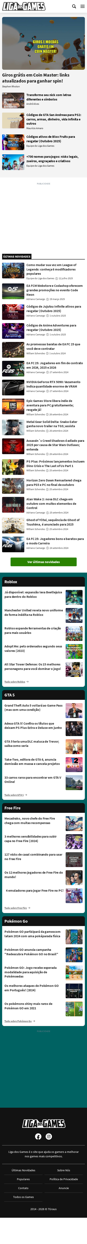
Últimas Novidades (23, 1170)
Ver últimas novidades (43, 562)
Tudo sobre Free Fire (15, 907)
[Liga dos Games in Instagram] (49, 1136)
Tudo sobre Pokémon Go (18, 1021)
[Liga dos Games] (24, 6)
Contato (23, 1188)
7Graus (52, 1209)
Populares (23, 1179)
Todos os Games (23, 1197)
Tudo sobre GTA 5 (14, 794)
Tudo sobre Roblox (14, 681)
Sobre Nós (63, 1170)
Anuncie (64, 1188)
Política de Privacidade (64, 1179)
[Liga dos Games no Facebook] (38, 1136)
